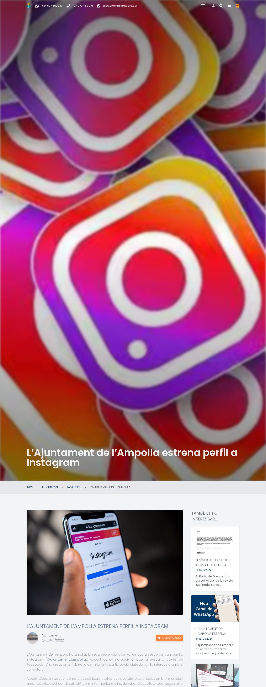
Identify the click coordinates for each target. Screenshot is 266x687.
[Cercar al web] (221, 5)
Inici (30, 487)
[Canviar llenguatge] (237, 5)
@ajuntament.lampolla (66, 659)
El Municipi (50, 487)
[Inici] (29, 6)
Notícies (73, 487)
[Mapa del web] (213, 5)
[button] (203, 6)
